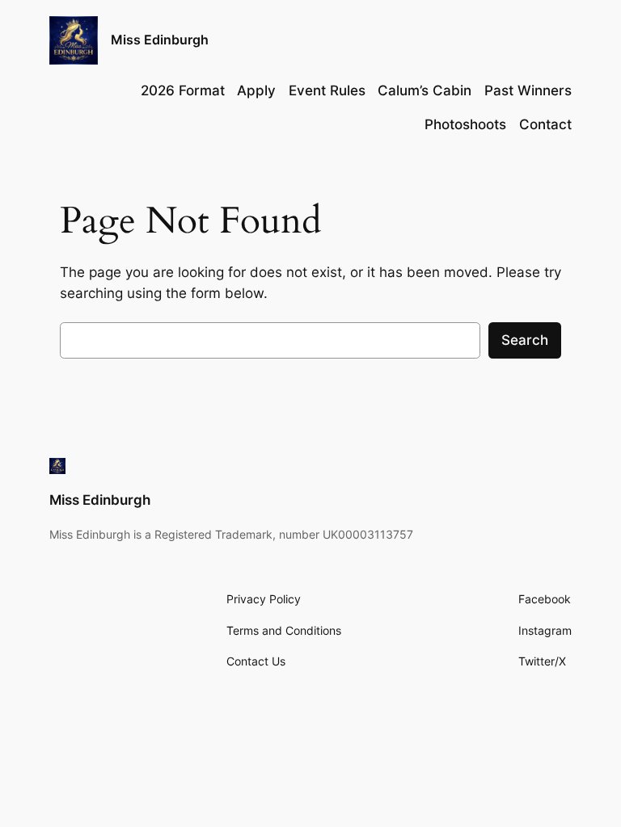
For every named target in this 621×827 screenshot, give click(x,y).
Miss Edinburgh (160, 39)
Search (524, 340)
